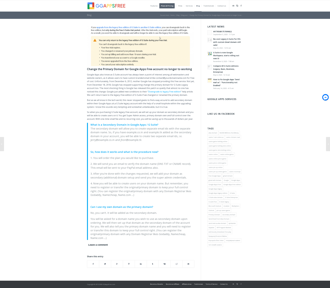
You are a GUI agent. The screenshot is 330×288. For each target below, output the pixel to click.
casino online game (227, 154)
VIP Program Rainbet (224, 227)
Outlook (211, 210)
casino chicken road (233, 137)
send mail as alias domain (217, 223)
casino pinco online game (217, 163)
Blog (89, 15)
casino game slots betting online (220, 150)
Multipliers (235, 206)
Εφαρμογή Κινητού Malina (218, 236)
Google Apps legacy (215, 189)
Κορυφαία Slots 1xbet (216, 240)
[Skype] (237, 6)
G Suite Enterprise (231, 197)
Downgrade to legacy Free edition (164, 91)
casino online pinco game (217, 159)
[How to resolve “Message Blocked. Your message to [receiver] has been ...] (328, 144)
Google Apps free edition (232, 184)
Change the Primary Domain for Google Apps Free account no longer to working (139, 69)
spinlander (232, 223)
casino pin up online (215, 167)
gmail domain (228, 176)
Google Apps (235, 180)
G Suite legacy (224, 202)
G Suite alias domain (216, 197)
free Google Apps (215, 176)
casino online (213, 154)
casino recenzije (235, 172)
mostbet (226, 206)
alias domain (213, 133)
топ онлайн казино (215, 245)
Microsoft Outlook (215, 206)
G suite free (213, 202)
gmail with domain (215, 180)
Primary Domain (214, 215)
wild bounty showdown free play (220, 232)
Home (172, 15)
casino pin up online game (218, 172)
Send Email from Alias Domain (219, 219)
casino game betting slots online (220, 146)
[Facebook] (241, 6)
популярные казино (233, 240)
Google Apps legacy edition (218, 193)
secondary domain (228, 215)
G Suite (232, 193)
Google (226, 180)
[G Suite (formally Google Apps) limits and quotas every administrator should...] (2, 144)
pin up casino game (223, 210)
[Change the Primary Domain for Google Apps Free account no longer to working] (140, 45)
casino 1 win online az (216, 137)
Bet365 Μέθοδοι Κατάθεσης (229, 133)
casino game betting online (218, 141)
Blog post (184, 15)
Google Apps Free (215, 184)
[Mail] (233, 6)
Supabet (211, 227)
